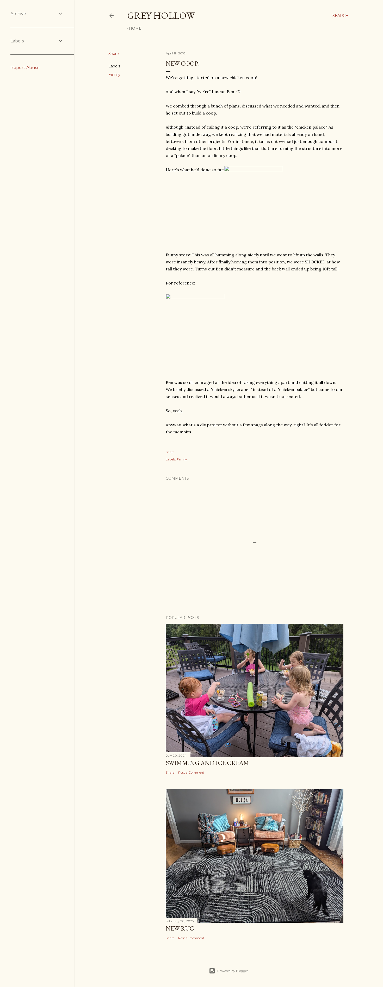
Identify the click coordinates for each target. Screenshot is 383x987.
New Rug (180, 928)
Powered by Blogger (232, 971)
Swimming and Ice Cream (207, 763)
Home (135, 28)
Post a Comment (191, 772)
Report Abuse (25, 67)
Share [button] (113, 53)
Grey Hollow (161, 15)
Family (114, 74)
